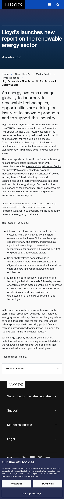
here (23, 356)
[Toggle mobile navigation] (50, 4)
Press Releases (10, 77)
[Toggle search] (58, 4)
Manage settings (32, 493)
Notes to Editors (15, 368)
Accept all (16, 484)
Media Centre (43, 74)
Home (5, 74)
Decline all (48, 484)
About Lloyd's (22, 74)
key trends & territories (19, 177)
